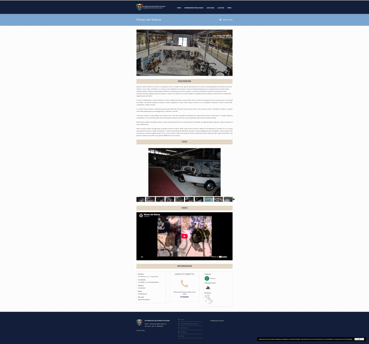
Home (179, 8)
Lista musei (210, 8)
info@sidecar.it (142, 294)
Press (229, 8)
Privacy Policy (140, 330)
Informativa (349, 339)
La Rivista (220, 8)
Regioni (225, 19)
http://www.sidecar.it (144, 299)
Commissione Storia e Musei (193, 8)
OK (359, 339)
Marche (230, 19)
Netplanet (221, 320)
